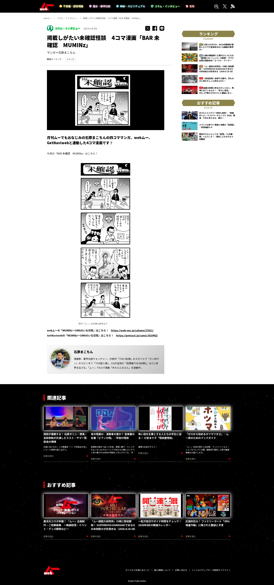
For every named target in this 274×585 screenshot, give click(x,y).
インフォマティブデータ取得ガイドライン (211, 570)
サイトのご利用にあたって (137, 570)
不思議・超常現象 (73, 6)
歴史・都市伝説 (102, 6)
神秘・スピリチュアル (132, 6)
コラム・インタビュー (167, 6)
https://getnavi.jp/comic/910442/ (137, 335)
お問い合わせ (181, 570)
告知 (191, 6)
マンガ (71, 59)
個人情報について (162, 570)
